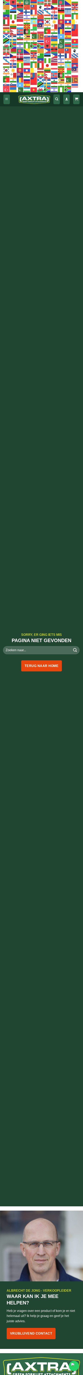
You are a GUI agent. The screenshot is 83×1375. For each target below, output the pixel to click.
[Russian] (68, 31)
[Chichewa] (20, 7)
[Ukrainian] (54, 41)
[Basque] (47, 2)
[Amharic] (20, 2)
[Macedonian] (27, 26)
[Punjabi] (54, 31)
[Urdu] (61, 41)
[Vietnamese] (75, 41)
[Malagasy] (33, 26)
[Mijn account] (66, 99)
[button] (6, 99)
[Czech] (54, 7)
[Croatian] (47, 7)
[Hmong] (40, 16)
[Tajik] (20, 41)
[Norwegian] (20, 31)
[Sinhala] (40, 36)
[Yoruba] (27, 45)
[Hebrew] (27, 16)
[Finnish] (27, 12)
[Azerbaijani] (40, 2)
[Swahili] (6, 41)
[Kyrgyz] (61, 21)
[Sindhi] (33, 36)
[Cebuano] (13, 7)
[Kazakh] (33, 21)
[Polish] (40, 31)
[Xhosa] (13, 45)
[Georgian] (54, 12)
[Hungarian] (47, 16)
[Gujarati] (75, 12)
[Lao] (68, 21)
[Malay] (40, 26)
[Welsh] (6, 45)
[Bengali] (61, 2)
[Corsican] (40, 7)
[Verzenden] (75, 650)
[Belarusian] (54, 2)
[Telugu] (33, 41)
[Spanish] (68, 36)
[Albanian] (13, 2)
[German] (61, 12)
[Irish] (75, 16)
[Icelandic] (54, 16)
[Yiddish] (20, 45)
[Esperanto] (6, 12)
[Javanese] (20, 21)
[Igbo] (61, 16)
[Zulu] (33, 45)
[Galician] (47, 12)
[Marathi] (68, 26)
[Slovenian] (54, 36)
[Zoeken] (56, 99)
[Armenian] (33, 2)
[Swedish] (13, 41)
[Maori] (61, 26)
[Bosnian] (68, 2)
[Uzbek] (68, 41)
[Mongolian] (75, 26)
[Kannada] (27, 21)
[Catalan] (6, 7)
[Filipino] (20, 12)
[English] (75, 7)
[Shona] (27, 36)
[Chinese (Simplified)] (27, 7)
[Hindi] (33, 16)
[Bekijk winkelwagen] (76, 99)
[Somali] (61, 36)
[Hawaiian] (20, 16)
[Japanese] (13, 21)
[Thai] (40, 41)
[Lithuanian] (13, 26)
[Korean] (47, 21)
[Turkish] (47, 41)
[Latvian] (6, 26)
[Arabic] (27, 2)
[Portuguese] (47, 31)
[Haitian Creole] (6, 16)
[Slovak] (47, 36)
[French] (33, 12)
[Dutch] (68, 7)
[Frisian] (40, 12)
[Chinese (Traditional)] (33, 7)
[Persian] (33, 31)
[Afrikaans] (6, 2)
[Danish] (61, 7)
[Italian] (6, 21)
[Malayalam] (47, 26)
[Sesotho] (20, 36)
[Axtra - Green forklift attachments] (34, 99)
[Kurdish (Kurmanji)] (54, 21)
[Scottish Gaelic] (6, 36)
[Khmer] (40, 21)
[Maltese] (54, 26)
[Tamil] (27, 41)
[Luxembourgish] (20, 26)
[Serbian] (13, 36)
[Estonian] (13, 12)
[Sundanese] (75, 36)
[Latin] (75, 21)
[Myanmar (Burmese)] (6, 31)
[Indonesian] (68, 16)
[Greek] (68, 12)
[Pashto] (27, 31)
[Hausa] (13, 16)
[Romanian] (61, 31)
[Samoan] (75, 31)
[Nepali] (13, 31)
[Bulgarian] (75, 2)
